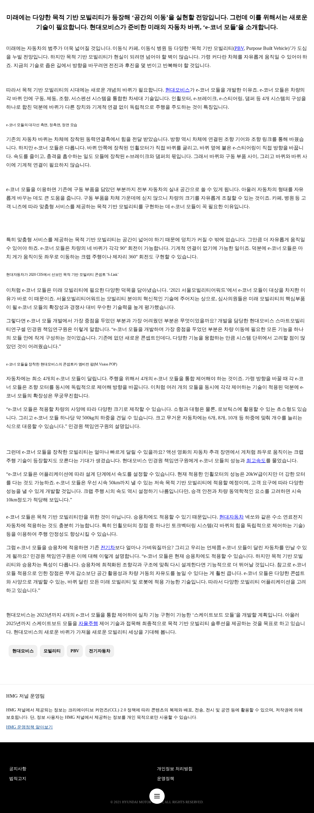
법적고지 (17, 778)
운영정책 (165, 778)
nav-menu (157, 796)
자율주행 (88, 623)
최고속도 (256, 460)
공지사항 (17, 768)
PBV (239, 48)
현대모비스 (177, 89)
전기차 (108, 547)
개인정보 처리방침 (175, 768)
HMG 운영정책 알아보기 (29, 727)
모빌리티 (52, 651)
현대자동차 (231, 516)
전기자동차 (99, 651)
